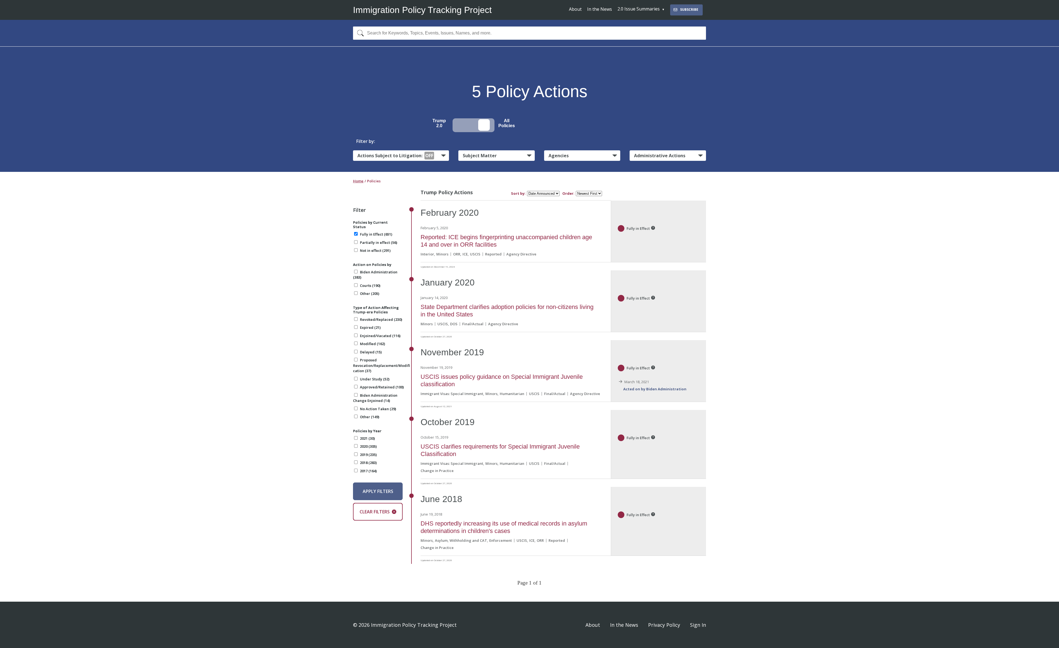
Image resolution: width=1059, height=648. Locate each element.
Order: (568, 193)
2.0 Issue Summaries (638, 9)
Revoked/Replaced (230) (381, 319)
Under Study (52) (374, 379)
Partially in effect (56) (378, 242)
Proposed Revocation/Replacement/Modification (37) (381, 365)
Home (358, 180)
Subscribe (689, 9)
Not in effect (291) (375, 250)
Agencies (559, 156)
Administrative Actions (659, 156)
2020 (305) (368, 446)
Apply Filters (378, 491)
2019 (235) (368, 454)
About (575, 9)
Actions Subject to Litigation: (395, 156)
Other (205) (369, 293)
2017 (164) (368, 470)
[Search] (359, 33)
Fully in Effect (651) (376, 234)
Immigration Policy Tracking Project (422, 10)
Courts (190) (370, 285)
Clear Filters (375, 512)
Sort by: (518, 193)
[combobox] (529, 33)
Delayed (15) (371, 352)
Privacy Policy (664, 625)
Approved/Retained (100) (382, 387)
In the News (599, 9)
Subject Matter (480, 156)
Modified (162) (372, 343)
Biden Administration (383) (375, 275)
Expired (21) (370, 327)
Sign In (698, 625)
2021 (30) (367, 438)
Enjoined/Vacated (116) (380, 335)
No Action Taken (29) (378, 408)
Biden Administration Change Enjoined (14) (375, 398)
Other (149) (369, 416)
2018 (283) (368, 462)
